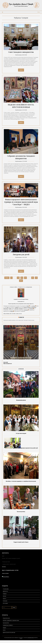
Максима (29, 307)
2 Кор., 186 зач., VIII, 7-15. (8, 313)
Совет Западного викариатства (21, 52)
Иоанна (11, 311)
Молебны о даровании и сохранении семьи (11, 620)
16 (32, 277)
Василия (21, 308)
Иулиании (26, 309)
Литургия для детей (21, 254)
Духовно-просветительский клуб (9, 632)
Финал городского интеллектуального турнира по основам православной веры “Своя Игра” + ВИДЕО (21, 202)
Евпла (28, 305)
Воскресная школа (6, 618)
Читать (21, 70)
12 (18, 277)
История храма (6, 588)
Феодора (16, 308)
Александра (5, 308)
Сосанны (33, 305)
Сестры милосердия (21, 433)
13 (21, 277)
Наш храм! (5, 362)
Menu (39, 12)
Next (21, 280)
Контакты (4, 566)
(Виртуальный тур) (7, 363)
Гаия (7, 307)
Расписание (5, 600)
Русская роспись (6, 622)
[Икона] (21, 297)
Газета (4, 630)
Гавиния (16, 307)
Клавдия (25, 307)
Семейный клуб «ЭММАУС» (8, 625)
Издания (4, 627)
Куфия (10, 308)
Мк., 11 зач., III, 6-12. (18, 313)
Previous (6, 277)
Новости (21, 317)
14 (25, 277)
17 (36, 277)
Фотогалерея (5, 603)
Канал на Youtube (5, 573)
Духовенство (5, 591)
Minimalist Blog (31, 637)
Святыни (4, 596)
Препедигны (33, 307)
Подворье (5, 593)
